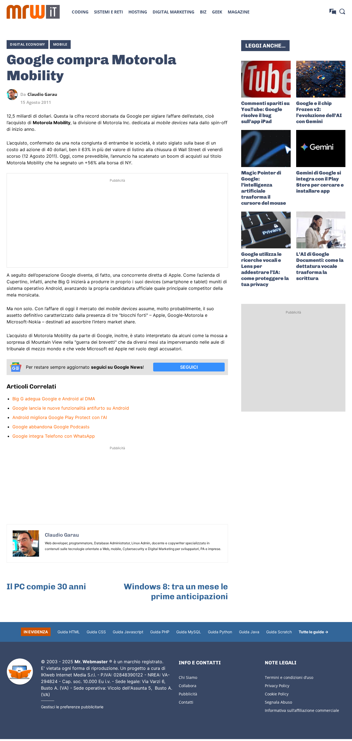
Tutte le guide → (313, 631)
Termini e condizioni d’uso (289, 677)
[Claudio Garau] (13, 94)
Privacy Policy (277, 685)
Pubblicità (188, 693)
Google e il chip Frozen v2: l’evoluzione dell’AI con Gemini (319, 112)
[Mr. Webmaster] (20, 671)
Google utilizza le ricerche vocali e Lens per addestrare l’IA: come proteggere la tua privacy (265, 269)
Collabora (187, 685)
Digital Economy (27, 44)
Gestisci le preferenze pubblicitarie (72, 706)
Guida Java (249, 631)
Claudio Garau (42, 94)
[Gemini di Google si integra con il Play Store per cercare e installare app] (320, 148)
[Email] (222, 94)
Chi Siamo (188, 677)
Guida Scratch (279, 631)
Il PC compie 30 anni (46, 587)
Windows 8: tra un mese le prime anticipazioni (176, 591)
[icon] (332, 11)
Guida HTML (68, 631)
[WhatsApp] (197, 94)
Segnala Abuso (278, 702)
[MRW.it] (33, 12)
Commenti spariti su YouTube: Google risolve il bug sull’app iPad (265, 112)
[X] (171, 94)
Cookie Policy (276, 693)
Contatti (186, 702)
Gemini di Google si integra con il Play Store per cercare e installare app (320, 182)
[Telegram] (209, 94)
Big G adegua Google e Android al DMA (53, 398)
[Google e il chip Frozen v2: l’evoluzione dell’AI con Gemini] (320, 79)
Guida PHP (159, 631)
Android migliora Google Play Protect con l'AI (59, 417)
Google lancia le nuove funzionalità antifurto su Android (70, 408)
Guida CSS (96, 631)
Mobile (60, 44)
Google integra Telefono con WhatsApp (53, 436)
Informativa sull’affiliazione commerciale (302, 710)
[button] (342, 11)
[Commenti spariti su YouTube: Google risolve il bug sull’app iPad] (265, 79)
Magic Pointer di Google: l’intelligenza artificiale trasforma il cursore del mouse (263, 188)
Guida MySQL (188, 631)
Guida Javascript (128, 631)
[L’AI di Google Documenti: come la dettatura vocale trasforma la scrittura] (320, 230)
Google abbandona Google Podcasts (50, 426)
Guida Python (220, 631)
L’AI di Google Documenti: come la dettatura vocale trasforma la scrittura (319, 266)
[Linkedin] (184, 94)
